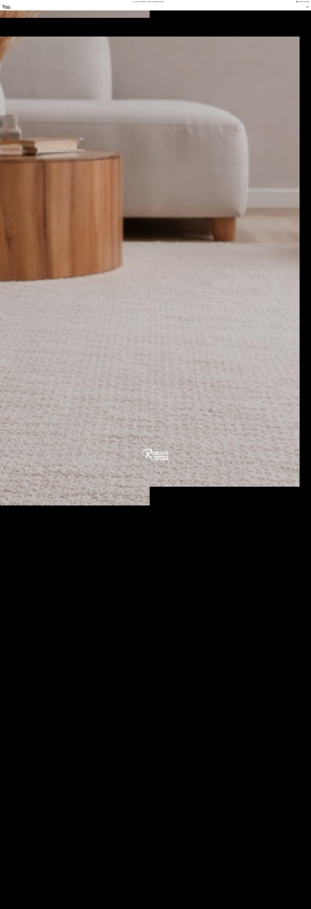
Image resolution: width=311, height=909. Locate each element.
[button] (302, 2)
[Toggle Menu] (307, 7)
